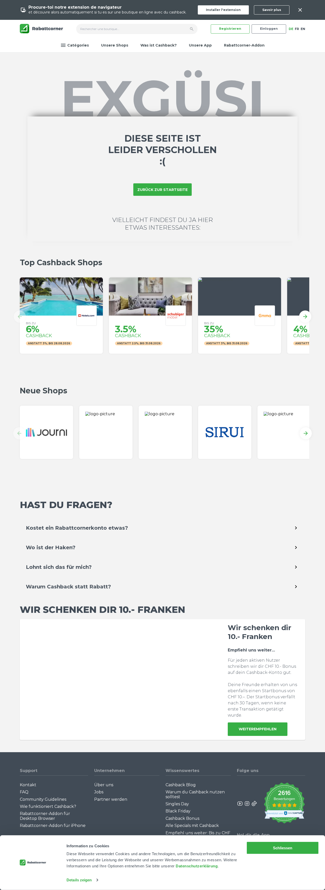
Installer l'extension (223, 10)
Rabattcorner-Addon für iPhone (53, 825)
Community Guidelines (43, 799)
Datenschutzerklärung (197, 866)
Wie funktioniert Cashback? (48, 806)
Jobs (98, 792)
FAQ (24, 792)
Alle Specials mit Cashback (192, 825)
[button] (20, 316)
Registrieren (230, 29)
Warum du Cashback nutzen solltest (195, 794)
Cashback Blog (181, 784)
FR (297, 29)
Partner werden (110, 799)
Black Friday (178, 811)
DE (291, 29)
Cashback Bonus (182, 818)
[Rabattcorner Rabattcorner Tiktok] (254, 803)
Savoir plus (271, 10)
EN (303, 29)
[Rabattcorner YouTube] (240, 803)
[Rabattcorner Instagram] (247, 803)
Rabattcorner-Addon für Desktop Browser (45, 816)
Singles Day (177, 804)
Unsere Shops (114, 45)
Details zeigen (79, 880)
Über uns (103, 784)
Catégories (78, 45)
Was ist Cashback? (158, 45)
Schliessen (282, 848)
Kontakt (28, 784)
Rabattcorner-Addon (244, 45)
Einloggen (269, 29)
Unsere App (200, 45)
